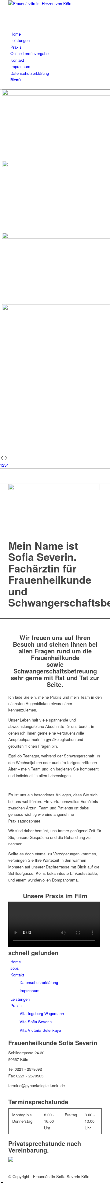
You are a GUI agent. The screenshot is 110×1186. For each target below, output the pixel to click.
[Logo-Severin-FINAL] (54, 3)
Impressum (29, 990)
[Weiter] (6, 458)
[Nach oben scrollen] (2, 1183)
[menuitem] (56, 34)
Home (15, 962)
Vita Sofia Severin (36, 1021)
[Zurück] (2, 458)
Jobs (14, 968)
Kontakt (17, 975)
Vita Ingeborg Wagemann (42, 1013)
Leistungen (20, 999)
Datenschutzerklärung (39, 982)
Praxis (16, 1005)
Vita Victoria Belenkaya (40, 1030)
